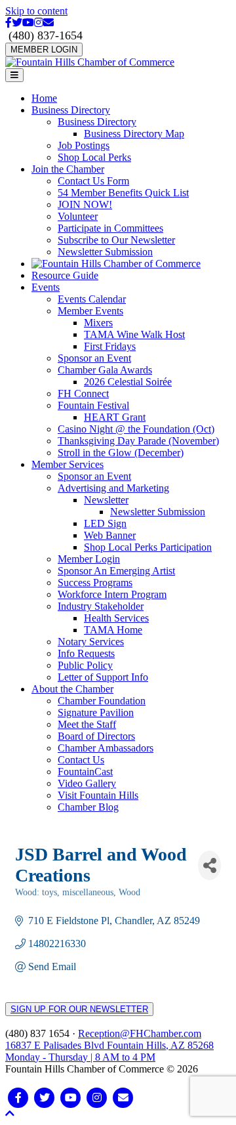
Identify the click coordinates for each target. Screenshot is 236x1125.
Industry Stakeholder (101, 606)
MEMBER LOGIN (43, 49)
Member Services (67, 464)
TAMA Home (113, 629)
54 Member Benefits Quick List (123, 192)
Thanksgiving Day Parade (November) (138, 440)
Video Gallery (87, 783)
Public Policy (85, 665)
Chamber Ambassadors (105, 748)
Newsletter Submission (105, 251)
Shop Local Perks (94, 157)
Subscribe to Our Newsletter (116, 239)
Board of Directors (96, 736)
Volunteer (78, 216)
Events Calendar (92, 299)
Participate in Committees (110, 228)
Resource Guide (64, 275)
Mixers (98, 322)
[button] (9, 1113)
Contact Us (81, 759)
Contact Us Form (93, 180)
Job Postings (83, 145)
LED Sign (105, 523)
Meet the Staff (87, 724)
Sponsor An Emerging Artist (116, 570)
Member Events (90, 310)
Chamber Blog (88, 807)
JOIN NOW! (85, 204)
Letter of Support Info (103, 677)
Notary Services (91, 641)
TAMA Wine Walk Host (134, 334)
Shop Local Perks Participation (148, 547)
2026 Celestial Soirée (128, 381)
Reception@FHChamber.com (139, 1033)
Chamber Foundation (102, 700)
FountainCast (85, 771)
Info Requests (86, 653)
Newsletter (106, 499)
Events (45, 287)
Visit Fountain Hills (98, 795)
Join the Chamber (67, 169)
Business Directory (70, 110)
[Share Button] (209, 865)
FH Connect (83, 393)
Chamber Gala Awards (105, 369)
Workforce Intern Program (112, 594)
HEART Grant (115, 417)
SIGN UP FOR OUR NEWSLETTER (79, 1009)
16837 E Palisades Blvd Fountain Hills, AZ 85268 (109, 1051)
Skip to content (36, 10)
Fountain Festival (93, 405)
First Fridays (110, 346)
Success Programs (95, 582)
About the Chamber (72, 688)
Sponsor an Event (94, 358)
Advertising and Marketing (113, 488)
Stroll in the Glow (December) (121, 452)
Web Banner (110, 535)
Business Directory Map (134, 133)
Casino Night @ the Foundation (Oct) (136, 429)
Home (44, 98)
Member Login (89, 558)
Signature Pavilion (96, 712)
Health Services (116, 618)
